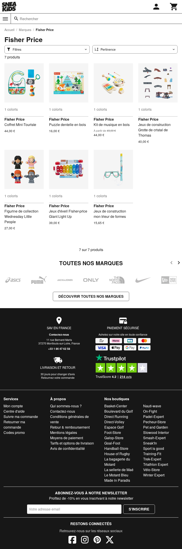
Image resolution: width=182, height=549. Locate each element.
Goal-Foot (112, 443)
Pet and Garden (155, 427)
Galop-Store (113, 437)
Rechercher (29, 18)
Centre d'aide (14, 411)
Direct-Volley (114, 421)
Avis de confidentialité (67, 448)
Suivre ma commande (21, 416)
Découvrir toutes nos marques (91, 296)
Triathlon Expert (155, 464)
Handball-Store (116, 448)
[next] (179, 263)
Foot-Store (112, 432)
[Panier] (174, 6)
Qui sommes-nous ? (66, 405)
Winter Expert (153, 474)
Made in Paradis (117, 480)
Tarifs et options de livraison (72, 443)
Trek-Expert (152, 459)
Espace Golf (114, 427)
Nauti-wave (152, 405)
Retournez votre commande (58, 377)
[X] (109, 540)
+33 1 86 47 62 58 (59, 349)
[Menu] (5, 19)
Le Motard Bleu (116, 474)
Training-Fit (152, 453)
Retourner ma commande (14, 424)
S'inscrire (139, 509)
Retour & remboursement (70, 427)
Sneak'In (150, 443)
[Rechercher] (16, 19)
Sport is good (153, 448)
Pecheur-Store (154, 421)
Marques (25, 29)
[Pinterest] (97, 540)
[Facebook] (72, 540)
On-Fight (150, 411)
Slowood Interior (156, 432)
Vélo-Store (151, 469)
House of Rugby (117, 453)
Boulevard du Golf (118, 411)
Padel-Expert (153, 416)
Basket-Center (115, 405)
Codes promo (14, 432)
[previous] (171, 263)
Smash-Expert (154, 437)
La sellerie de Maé (118, 469)
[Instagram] (84, 540)
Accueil (9, 29)
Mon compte (13, 405)
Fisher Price (14, 119)
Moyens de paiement (66, 437)
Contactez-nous (59, 334)
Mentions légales (63, 432)
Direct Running (116, 416)
